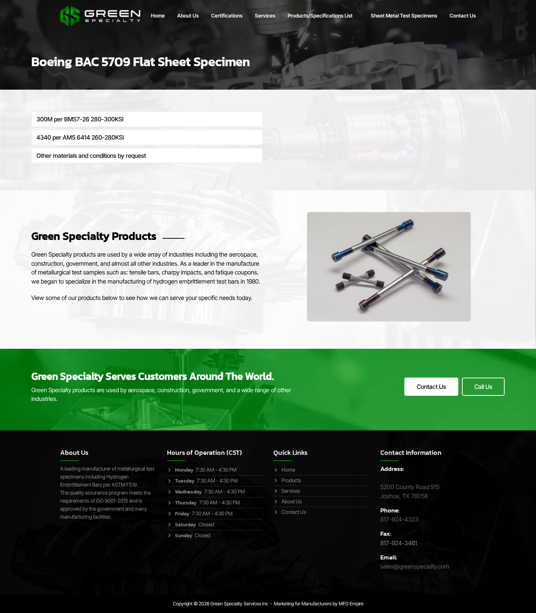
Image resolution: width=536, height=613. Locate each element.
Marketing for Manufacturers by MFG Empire (319, 603)
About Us (188, 15)
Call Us (483, 386)
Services (265, 15)
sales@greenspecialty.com (414, 566)
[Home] (100, 15)
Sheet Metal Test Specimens (404, 15)
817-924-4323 (399, 519)
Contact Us (463, 15)
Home (158, 15)
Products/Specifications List (320, 15)
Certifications (226, 15)
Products (291, 480)
